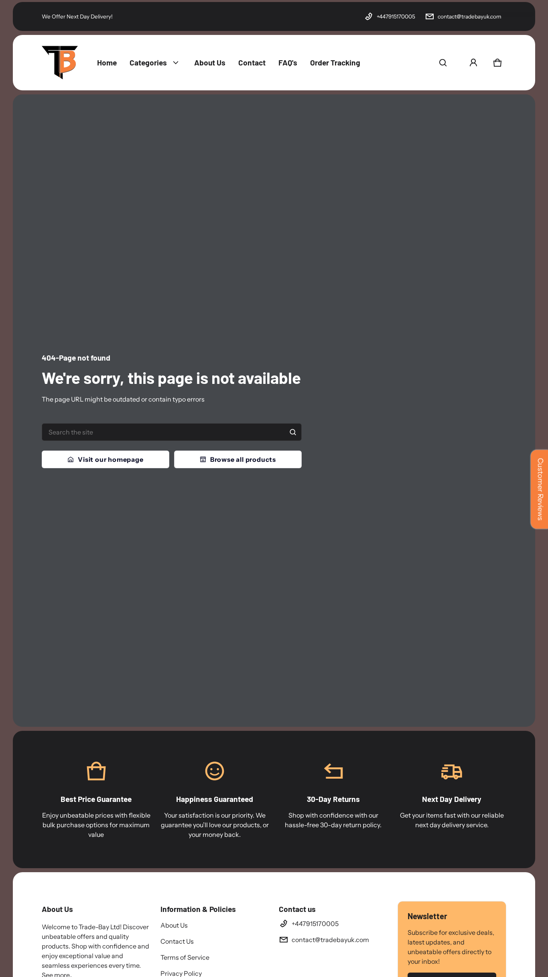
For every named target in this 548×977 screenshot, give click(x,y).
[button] (443, 62)
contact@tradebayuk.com (469, 16)
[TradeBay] (60, 63)
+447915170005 (396, 16)
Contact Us (177, 941)
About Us (174, 925)
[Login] (473, 62)
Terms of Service (184, 957)
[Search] (293, 432)
